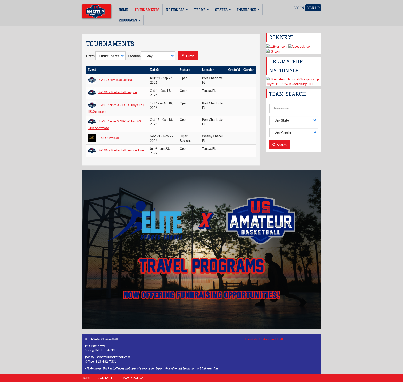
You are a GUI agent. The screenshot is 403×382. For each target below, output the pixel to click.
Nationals (176, 10)
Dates (90, 56)
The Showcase (109, 137)
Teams (200, 10)
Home (123, 10)
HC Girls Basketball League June (121, 150)
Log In (299, 8)
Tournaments (147, 10)
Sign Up (313, 8)
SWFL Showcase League (116, 79)
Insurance (247, 10)
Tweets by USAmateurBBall (264, 339)
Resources (128, 20)
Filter (189, 56)
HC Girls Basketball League (118, 92)
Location (134, 56)
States (222, 10)
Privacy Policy (131, 377)
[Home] (96, 11)
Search (281, 145)
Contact (105, 377)
